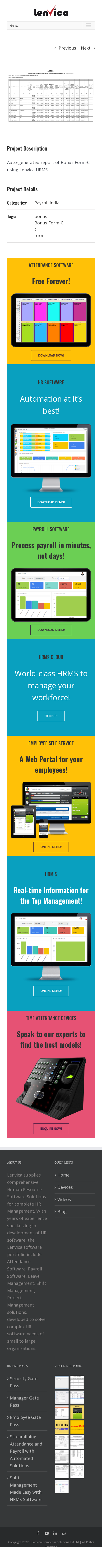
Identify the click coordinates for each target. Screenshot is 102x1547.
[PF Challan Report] (77, 1471)
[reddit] (64, 1533)
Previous (67, 48)
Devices (65, 1187)
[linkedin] (55, 1533)
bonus (40, 216)
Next (86, 48)
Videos (64, 1199)
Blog (62, 1211)
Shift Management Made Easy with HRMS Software (26, 1488)
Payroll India (47, 203)
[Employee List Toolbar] (77, 1397)
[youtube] (47, 1533)
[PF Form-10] (77, 1441)
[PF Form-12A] (62, 1441)
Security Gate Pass (23, 1382)
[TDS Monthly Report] (77, 1456)
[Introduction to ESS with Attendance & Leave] (77, 1412)
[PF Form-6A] (62, 1456)
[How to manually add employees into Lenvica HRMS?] (62, 1397)
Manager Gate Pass (24, 1401)
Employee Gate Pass (25, 1420)
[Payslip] (62, 1486)
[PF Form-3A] (62, 1471)
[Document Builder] (77, 1427)
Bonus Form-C (48, 223)
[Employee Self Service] (62, 1427)
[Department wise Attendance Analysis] (77, 1382)
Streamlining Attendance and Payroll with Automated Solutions (26, 1451)
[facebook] (38, 1533)
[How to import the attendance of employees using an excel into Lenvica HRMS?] (62, 1382)
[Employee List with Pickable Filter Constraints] (62, 1412)
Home (63, 1175)
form (39, 235)
